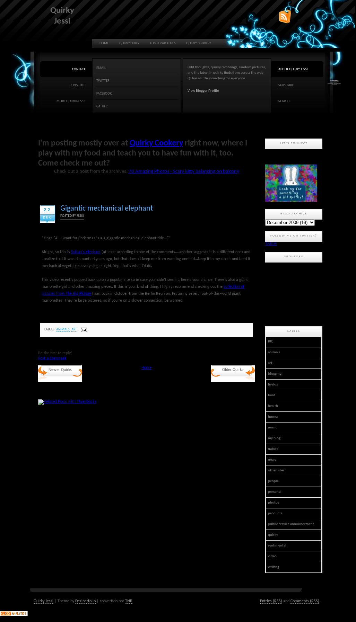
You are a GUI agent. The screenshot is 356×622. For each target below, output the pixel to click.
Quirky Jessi (43, 601)
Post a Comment (52, 358)
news (272, 460)
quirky (273, 535)
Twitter (102, 81)
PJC (270, 342)
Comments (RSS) (304, 601)
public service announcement (291, 524)
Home (104, 43)
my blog (274, 438)
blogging (274, 374)
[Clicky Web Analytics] (14, 615)
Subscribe (286, 85)
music (272, 427)
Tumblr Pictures (163, 43)
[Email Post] (83, 330)
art (74, 329)
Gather (101, 106)
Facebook (104, 94)
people (273, 481)
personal (274, 492)
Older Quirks (232, 370)
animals (63, 329)
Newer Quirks (60, 370)
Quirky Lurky (129, 43)
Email (101, 68)
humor (273, 417)
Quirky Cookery (198, 43)
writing (273, 567)
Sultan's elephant (86, 252)
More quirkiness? (71, 101)
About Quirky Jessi (293, 69)
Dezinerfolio (85, 601)
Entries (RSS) (271, 601)
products (275, 513)
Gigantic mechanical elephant (106, 209)
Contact (78, 69)
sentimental (277, 546)
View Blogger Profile (203, 91)
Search (283, 101)
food (271, 395)
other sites (276, 470)
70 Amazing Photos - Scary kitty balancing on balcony (184, 171)
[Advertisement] (296, 293)
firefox (273, 384)
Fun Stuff (77, 85)
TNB (128, 601)
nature (273, 449)
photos (273, 503)
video (272, 556)
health (273, 406)
